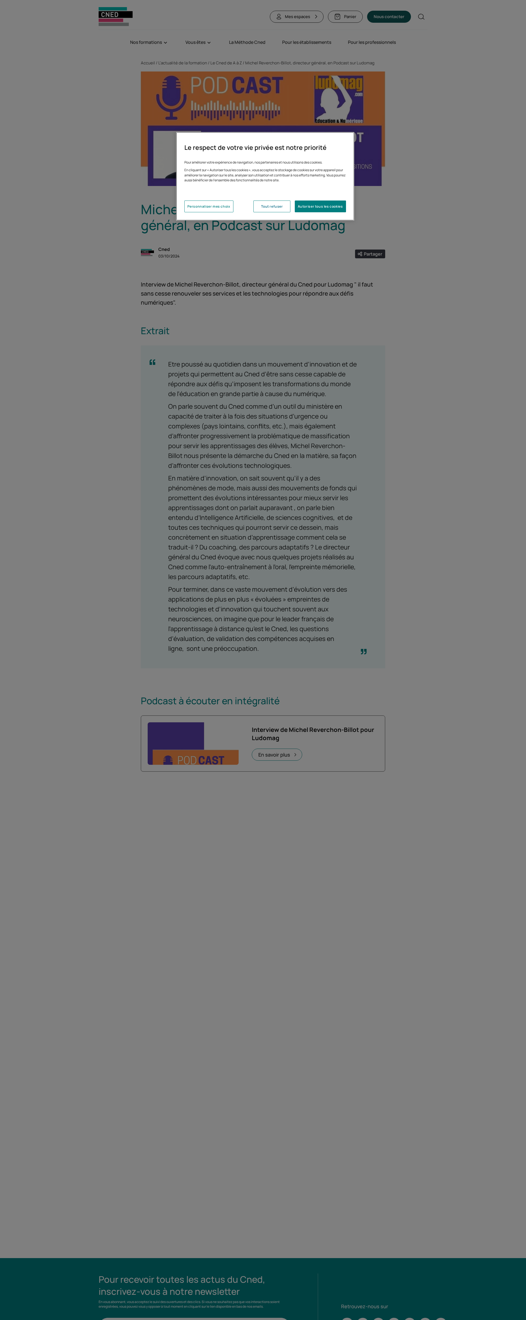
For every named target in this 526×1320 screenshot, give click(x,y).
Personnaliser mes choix (208, 206)
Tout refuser (272, 206)
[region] (265, 176)
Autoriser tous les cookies (320, 206)
